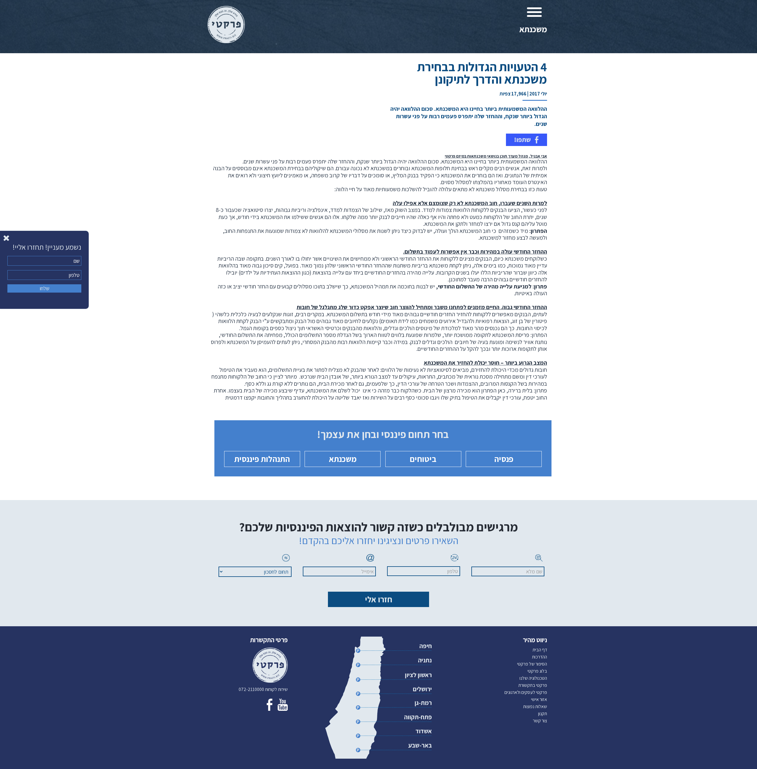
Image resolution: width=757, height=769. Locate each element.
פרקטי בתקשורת (532, 685)
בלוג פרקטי (537, 671)
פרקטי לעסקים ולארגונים (525, 692)
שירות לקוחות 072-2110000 (263, 689)
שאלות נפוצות (535, 706)
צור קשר (540, 721)
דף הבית (540, 650)
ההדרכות (539, 657)
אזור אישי (539, 699)
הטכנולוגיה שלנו (533, 678)
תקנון (542, 713)
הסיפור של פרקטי (532, 664)
